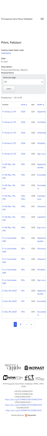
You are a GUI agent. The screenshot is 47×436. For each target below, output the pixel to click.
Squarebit (32, 415)
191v (23, 312)
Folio (23, 105)
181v (23, 238)
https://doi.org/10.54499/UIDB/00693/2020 (23, 399)
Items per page (9, 77)
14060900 (6, 53)
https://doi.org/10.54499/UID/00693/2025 (24, 410)
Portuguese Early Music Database (17, 19)
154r (23, 164)
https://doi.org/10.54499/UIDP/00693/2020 (23, 405)
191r (23, 290)
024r (23, 111)
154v (23, 206)
